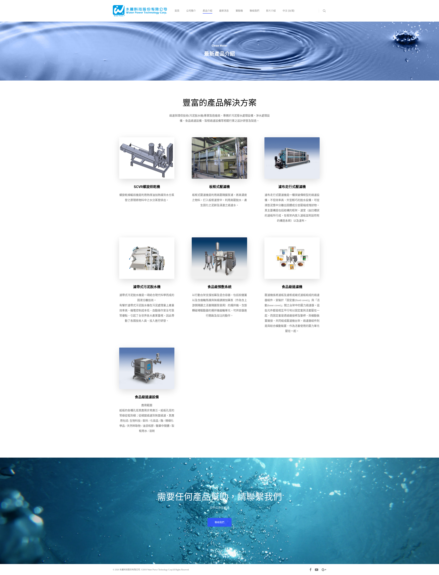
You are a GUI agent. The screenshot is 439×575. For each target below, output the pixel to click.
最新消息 (224, 10)
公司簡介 (191, 10)
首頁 (177, 10)
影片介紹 (271, 10)
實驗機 (239, 10)
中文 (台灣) (288, 10)
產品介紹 (207, 10)
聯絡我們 (254, 10)
